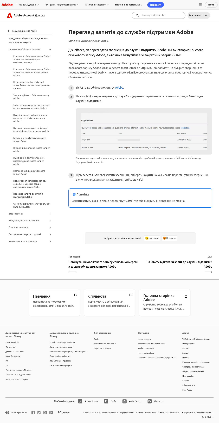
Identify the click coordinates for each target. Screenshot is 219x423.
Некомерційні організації (105, 343)
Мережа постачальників (193, 371)
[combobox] (158, 15)
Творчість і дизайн (26, 4)
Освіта (97, 339)
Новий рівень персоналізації (62, 342)
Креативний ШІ (12, 342)
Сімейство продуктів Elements (18, 370)
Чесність (186, 380)
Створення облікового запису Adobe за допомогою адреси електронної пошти (31, 72)
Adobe (119, 87)
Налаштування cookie (169, 412)
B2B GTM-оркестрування (60, 361)
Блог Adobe (187, 390)
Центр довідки (144, 339)
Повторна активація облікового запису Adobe (29, 172)
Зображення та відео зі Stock (18, 374)
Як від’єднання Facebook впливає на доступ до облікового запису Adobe (30, 118)
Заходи (185, 353)
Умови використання (147, 412)
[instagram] (39, 412)
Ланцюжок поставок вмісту (62, 347)
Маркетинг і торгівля (95, 4)
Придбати (155, 4)
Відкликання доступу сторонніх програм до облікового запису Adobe (29, 160)
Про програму (188, 343)
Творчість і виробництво (60, 356)
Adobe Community (146, 348)
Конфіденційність (126, 412)
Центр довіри (188, 376)
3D (6, 365)
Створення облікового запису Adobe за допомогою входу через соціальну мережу (31, 59)
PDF (7, 361)
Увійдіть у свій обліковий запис (196, 339)
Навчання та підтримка (127, 4)
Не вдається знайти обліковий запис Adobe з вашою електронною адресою (31, 85)
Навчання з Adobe (146, 353)
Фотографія (10, 347)
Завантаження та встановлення (151, 343)
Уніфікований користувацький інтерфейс (66, 351)
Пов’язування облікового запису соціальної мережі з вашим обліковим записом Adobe (29, 183)
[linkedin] (51, 412)
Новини (185, 357)
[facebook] (33, 412)
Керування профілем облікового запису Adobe (29, 140)
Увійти (211, 4)
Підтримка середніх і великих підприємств (155, 357)
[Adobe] (7, 4)
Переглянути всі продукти (16, 379)
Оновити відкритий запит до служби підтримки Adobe (31, 205)
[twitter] (45, 412)
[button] (200, 5)
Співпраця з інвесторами (193, 367)
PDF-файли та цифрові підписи (60, 4)
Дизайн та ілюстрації (14, 351)
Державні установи (102, 348)
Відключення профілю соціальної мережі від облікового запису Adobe (31, 130)
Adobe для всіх (188, 385)
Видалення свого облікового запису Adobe (31, 149)
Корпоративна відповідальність (196, 362)
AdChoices (209, 417)
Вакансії (186, 348)
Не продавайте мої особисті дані (196, 412)
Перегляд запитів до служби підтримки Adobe (28, 195)
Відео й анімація (12, 356)
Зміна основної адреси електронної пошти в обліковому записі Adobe (31, 107)
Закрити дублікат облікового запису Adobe (31, 97)
